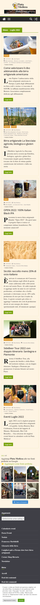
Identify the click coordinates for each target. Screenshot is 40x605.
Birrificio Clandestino (19, 409)
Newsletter (6, 561)
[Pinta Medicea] (4, 19)
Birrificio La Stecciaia (22, 133)
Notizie (6, 55)
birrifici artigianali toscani (10, 133)
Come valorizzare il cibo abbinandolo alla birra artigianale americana (17, 71)
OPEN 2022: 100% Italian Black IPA (17, 211)
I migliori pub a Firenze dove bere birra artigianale (17, 551)
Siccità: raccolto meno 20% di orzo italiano (20, 272)
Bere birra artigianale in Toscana (13, 132)
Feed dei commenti (9, 582)
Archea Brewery (9, 409)
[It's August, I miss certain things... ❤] (33, 491)
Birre (6, 199)
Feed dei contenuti (9, 577)
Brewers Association (19, 60)
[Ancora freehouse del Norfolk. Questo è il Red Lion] (7, 474)
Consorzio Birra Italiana (22, 265)
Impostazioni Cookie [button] (9, 600)
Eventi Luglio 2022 (14, 416)
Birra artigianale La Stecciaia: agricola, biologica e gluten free (20, 144)
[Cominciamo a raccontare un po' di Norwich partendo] (20, 491)
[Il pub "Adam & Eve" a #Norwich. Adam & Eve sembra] (20, 474)
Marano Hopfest (13, 411)
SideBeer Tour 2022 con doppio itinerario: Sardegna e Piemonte (20, 351)
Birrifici (7, 126)
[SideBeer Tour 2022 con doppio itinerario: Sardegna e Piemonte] (20, 329)
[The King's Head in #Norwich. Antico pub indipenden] (7, 491)
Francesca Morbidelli (10, 541)
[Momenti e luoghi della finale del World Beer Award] (33, 474)
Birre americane (9, 60)
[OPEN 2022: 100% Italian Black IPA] (20, 189)
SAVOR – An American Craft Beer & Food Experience (17, 62)
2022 (2, 456)
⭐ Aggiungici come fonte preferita (16, 463)
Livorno (6, 411)
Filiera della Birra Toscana (20, 135)
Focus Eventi (8, 339)
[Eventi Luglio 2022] (20, 394)
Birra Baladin (8, 204)
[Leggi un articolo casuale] (35, 19)
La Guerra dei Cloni (18, 204)
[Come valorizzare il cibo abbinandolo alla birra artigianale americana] (20, 45)
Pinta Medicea (16, 129)
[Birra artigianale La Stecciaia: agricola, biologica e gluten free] (20, 116)
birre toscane (25, 132)
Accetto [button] (21, 600)
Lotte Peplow (16, 58)
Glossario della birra (10, 545)
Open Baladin (27, 204)
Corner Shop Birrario (10, 557)
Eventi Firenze (29, 409)
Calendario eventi (8, 528)
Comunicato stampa (8, 135)
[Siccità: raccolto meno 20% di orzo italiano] (20, 250)
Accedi (4, 573)
